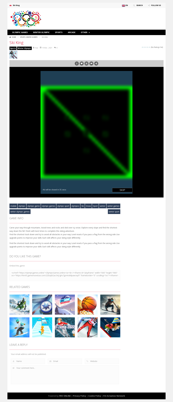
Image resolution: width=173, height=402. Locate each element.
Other (84, 32)
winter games (113, 206)
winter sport (114, 211)
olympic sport (63, 206)
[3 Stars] (146, 47)
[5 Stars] (149, 47)
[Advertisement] (114, 16)
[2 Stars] (144, 47)
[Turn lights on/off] (77, 63)
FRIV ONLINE (65, 396)
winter (102, 206)
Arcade (71, 32)
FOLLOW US (156, 5)
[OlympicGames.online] (26, 18)
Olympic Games (20, 32)
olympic (22, 206)
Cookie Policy (94, 396)
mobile (13, 206)
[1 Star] (142, 47)
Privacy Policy (79, 396)
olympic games (48, 206)
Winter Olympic (41, 32)
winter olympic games (20, 211)
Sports (58, 32)
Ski (82, 206)
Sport (95, 206)
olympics (75, 206)
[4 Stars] (148, 47)
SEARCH (139, 5)
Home (13, 37)
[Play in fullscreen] (86, 63)
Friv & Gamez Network (114, 396)
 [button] (91, 63)
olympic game (33, 206)
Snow (88, 206)
